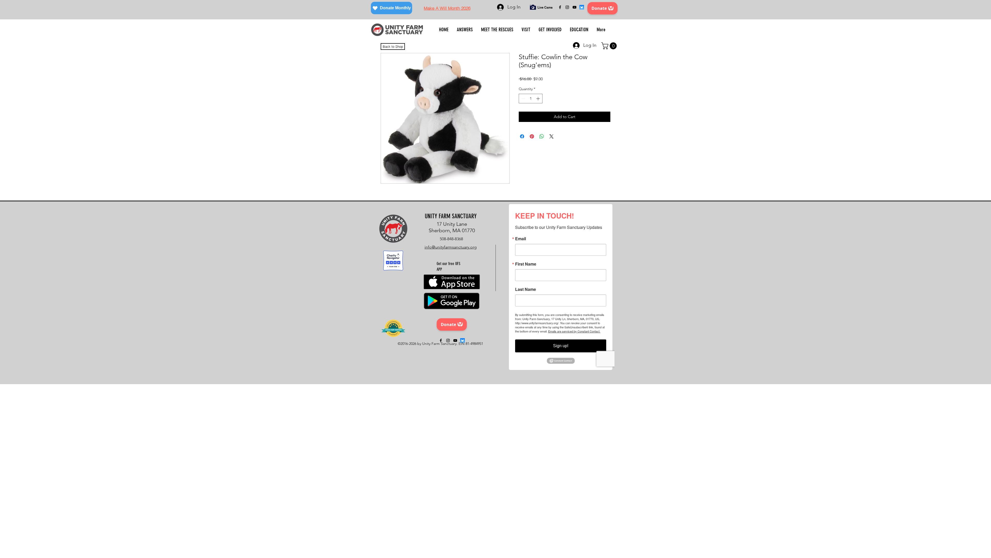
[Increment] (538, 98)
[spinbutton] (530, 98)
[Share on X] (551, 136)
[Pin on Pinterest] (532, 136)
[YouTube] (574, 7)
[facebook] (560, 7)
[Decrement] (523, 98)
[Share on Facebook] (522, 136)
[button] (465, 30)
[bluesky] (581, 7)
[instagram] (567, 7)
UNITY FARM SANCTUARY (451, 216)
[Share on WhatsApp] (542, 136)
